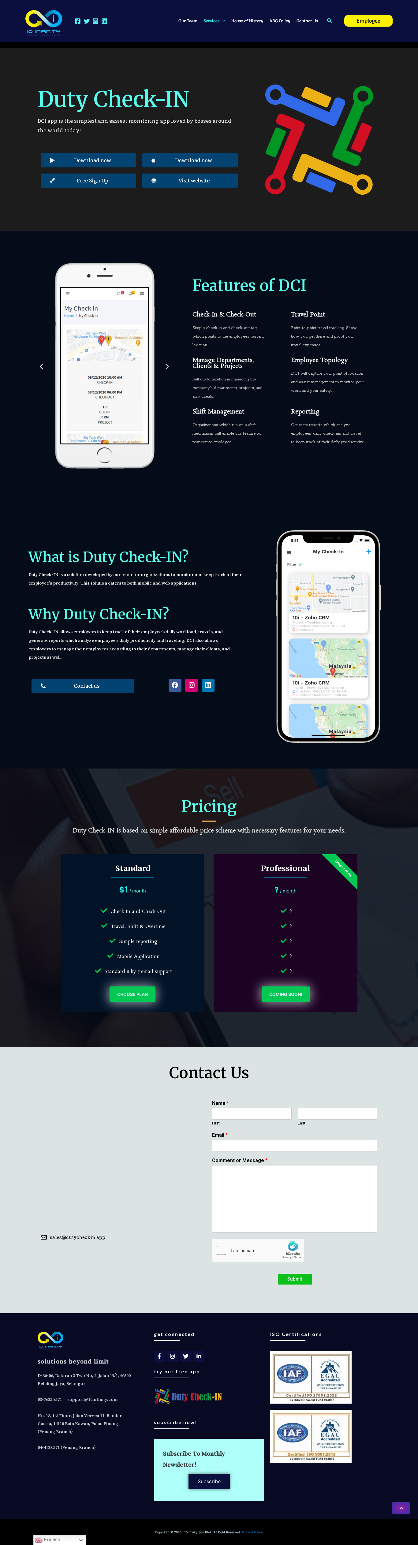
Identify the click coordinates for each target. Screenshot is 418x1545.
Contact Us (307, 21)
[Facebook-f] (159, 1356)
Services (211, 21)
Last (301, 1123)
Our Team (187, 21)
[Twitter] (87, 21)
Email (220, 1135)
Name (220, 1103)
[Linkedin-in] (198, 1356)
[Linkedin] (104, 21)
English (51, 1539)
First (216, 1123)
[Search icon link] (330, 21)
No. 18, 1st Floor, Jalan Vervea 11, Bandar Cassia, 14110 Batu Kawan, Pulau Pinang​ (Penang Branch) (80, 1423)
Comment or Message (239, 1160)
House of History (247, 21)
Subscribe (209, 1481)
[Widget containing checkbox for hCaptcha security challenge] (258, 1250)
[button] (401, 1508)
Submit (294, 1279)
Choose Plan (132, 994)
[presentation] (222, 21)
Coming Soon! (285, 994)
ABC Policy (280, 21)
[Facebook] (78, 21)
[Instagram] (95, 21)
